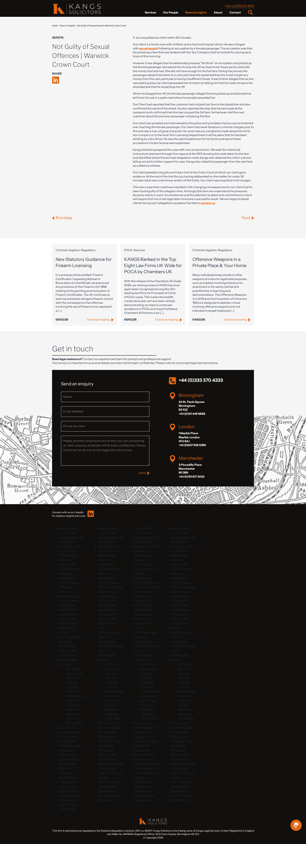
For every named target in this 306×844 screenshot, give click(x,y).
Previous (64, 217)
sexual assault (148, 48)
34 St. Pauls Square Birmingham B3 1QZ (191, 406)
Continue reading (98, 319)
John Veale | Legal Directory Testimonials (70, 641)
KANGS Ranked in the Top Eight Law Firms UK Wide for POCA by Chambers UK (153, 265)
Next (246, 217)
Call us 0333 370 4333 (239, 6)
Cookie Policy (68, 564)
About (218, 12)
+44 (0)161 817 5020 (192, 476)
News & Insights (196, 12)
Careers (71, 532)
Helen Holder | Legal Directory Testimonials (69, 614)
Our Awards (67, 727)
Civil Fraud (73, 668)
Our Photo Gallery (70, 732)
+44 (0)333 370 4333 (201, 380)
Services (150, 12)
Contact (235, 12)
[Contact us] (296, 825)
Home (55, 25)
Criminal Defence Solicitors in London (70, 587)
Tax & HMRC (74, 723)
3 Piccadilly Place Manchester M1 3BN (190, 468)
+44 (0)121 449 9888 (192, 413)
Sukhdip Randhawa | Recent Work (67, 773)
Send (142, 473)
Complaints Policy (71, 546)
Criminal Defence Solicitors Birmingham (70, 573)
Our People (170, 12)
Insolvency (73, 700)
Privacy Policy (68, 736)
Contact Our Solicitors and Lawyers (68, 555)
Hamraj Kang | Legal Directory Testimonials (69, 600)
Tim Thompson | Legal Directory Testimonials (69, 795)
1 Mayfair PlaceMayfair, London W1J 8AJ (189, 437)
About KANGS (68, 528)
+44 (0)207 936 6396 (192, 445)
